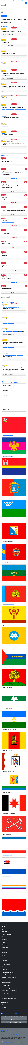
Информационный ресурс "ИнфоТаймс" (14, 1016)
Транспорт (4, 952)
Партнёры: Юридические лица (9, 998)
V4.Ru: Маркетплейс (14, 1019)
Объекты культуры (6, 988)
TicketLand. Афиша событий (9, 977)
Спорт (3, 950)
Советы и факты (6, 985)
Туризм (3, 955)
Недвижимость (6, 939)
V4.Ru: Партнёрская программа (14, 1022)
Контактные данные (7, 1010)
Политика (4, 944)
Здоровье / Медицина (7, 929)
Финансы (4, 958)
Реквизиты (4, 1007)
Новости (4, 967)
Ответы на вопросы (7, 982)
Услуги (3, 980)
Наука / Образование (7, 937)
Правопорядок (5, 947)
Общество (4, 942)
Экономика (4, 960)
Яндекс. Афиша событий (8, 972)
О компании (5, 1004)
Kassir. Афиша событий (7, 974)
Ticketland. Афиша (5, 155)
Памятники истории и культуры (10, 990)
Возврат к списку (5, 297)
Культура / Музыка (6, 934)
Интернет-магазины (10, 382)
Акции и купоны (7, 26)
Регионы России (6, 415)
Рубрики (4, 995)
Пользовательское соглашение (8, 1034)
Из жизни (4, 931)
